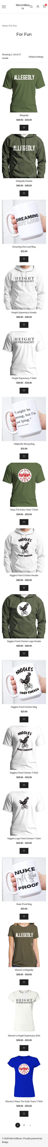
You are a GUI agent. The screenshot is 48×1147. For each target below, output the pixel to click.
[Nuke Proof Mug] (24, 879)
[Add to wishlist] (24, 128)
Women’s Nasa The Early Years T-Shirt (24, 1101)
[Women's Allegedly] (24, 945)
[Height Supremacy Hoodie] (24, 287)
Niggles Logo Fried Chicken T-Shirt (24, 838)
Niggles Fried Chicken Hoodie (24, 575)
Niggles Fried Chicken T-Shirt (24, 773)
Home (5, 26)
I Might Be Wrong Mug (24, 444)
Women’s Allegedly (24, 970)
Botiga (5, 1142)
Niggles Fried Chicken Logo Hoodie (24, 641)
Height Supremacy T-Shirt (24, 378)
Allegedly (24, 115)
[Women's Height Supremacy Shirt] (24, 1011)
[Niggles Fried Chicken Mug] (24, 682)
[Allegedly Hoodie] (24, 156)
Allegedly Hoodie (24, 181)
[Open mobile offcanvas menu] (4, 6)
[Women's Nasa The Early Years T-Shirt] (24, 1076)
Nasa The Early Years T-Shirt (24, 510)
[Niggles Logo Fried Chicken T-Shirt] (24, 813)
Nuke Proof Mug (24, 904)
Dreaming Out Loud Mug (24, 247)
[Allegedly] (24, 90)
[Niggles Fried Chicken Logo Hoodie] (24, 616)
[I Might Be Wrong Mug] (24, 419)
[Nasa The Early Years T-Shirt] (24, 485)
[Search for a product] (31, 6)
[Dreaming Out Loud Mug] (24, 222)
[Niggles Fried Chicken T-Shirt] (24, 748)
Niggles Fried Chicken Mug (24, 707)
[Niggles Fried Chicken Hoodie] (24, 550)
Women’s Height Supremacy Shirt (24, 1036)
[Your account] (37, 6)
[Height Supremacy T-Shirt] (24, 353)
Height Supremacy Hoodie (24, 312)
